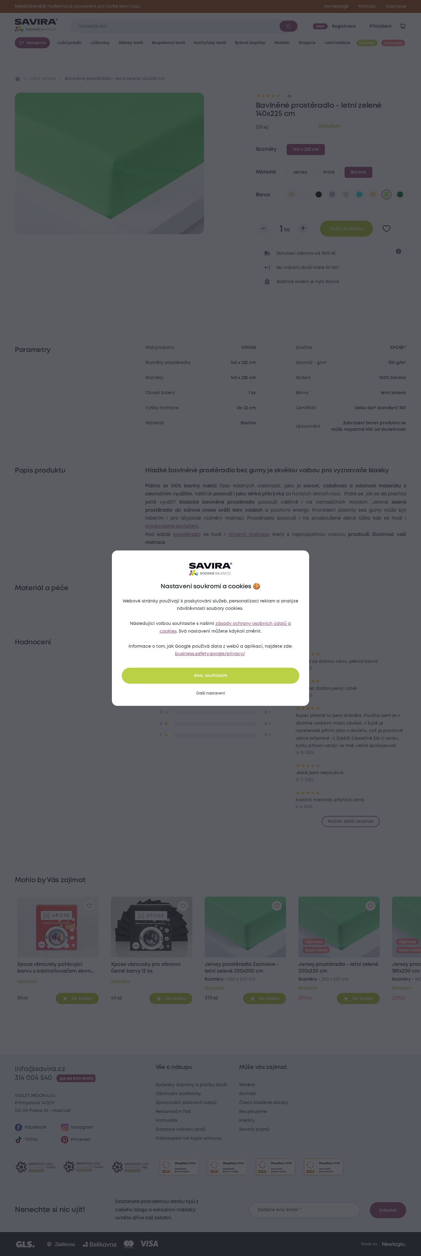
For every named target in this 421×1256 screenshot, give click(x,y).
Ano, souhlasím (210, 676)
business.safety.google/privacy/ (210, 654)
